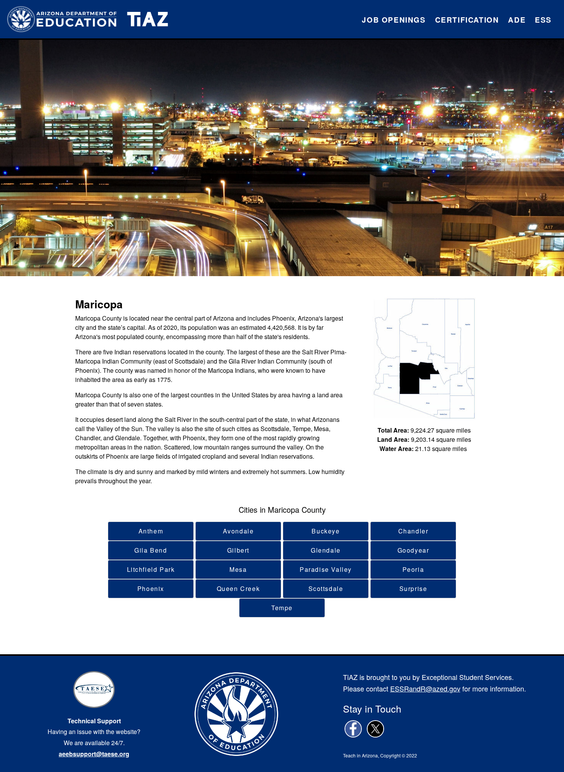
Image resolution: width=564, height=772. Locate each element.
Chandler (413, 531)
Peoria (413, 569)
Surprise (413, 588)
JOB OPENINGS (393, 19)
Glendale (326, 550)
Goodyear (413, 550)
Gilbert (238, 550)
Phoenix (150, 588)
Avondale (238, 531)
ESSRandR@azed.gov (425, 688)
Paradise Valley (326, 569)
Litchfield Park (151, 569)
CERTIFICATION (467, 19)
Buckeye (326, 531)
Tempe (282, 607)
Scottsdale (325, 588)
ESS (543, 19)
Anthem (151, 531)
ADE (517, 19)
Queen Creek (238, 588)
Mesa (238, 569)
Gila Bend (150, 550)
